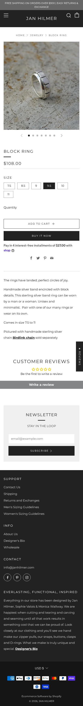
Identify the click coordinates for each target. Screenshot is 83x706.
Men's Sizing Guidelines (21, 507)
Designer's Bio (14, 541)
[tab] (29, 135)
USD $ (39, 668)
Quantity (10, 207)
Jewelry (37, 35)
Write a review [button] (41, 385)
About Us (11, 534)
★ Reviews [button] (79, 356)
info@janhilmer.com (19, 567)
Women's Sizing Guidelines (24, 514)
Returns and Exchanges (21, 500)
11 (8, 194)
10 (62, 185)
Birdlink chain (24, 338)
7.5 (9, 185)
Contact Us (12, 487)
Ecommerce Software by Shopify (41, 696)
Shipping (10, 494)
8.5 (23, 185)
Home (20, 35)
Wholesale (11, 547)
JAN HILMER (41, 18)
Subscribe (39, 450)
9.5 (49, 185)
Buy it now (41, 235)
